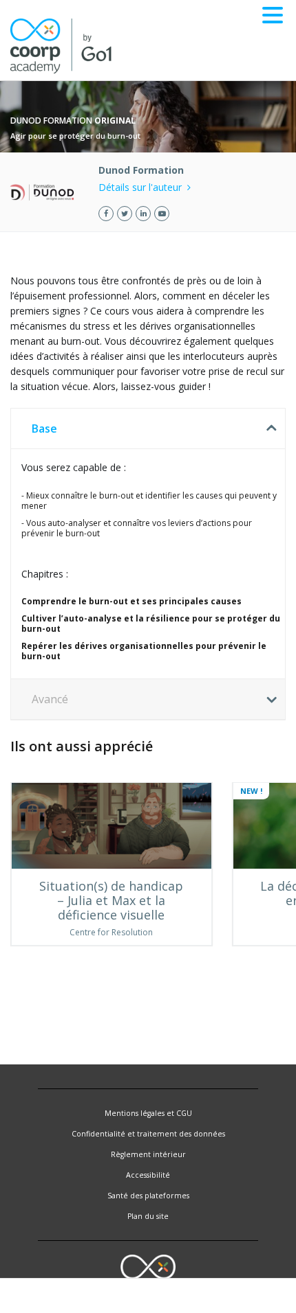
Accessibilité (148, 1175)
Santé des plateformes (148, 1195)
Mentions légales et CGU (148, 1113)
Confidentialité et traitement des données (148, 1134)
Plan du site (148, 1216)
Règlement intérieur (148, 1154)
